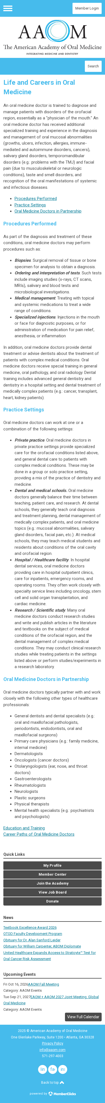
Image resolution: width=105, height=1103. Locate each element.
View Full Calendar (83, 1017)
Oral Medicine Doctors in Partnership (48, 211)
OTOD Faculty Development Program (32, 934)
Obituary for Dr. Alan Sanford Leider (31, 940)
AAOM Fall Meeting (43, 984)
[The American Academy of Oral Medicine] (52, 37)
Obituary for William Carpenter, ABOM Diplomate (42, 946)
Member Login (87, 8)
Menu (7, 8)
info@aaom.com (52, 1050)
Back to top (50, 1083)
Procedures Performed (36, 198)
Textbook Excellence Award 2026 (30, 927)
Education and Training (24, 828)
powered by (39, 1093)
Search (93, 66)
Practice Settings (30, 205)
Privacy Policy (52, 1043)
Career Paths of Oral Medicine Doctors (38, 834)
